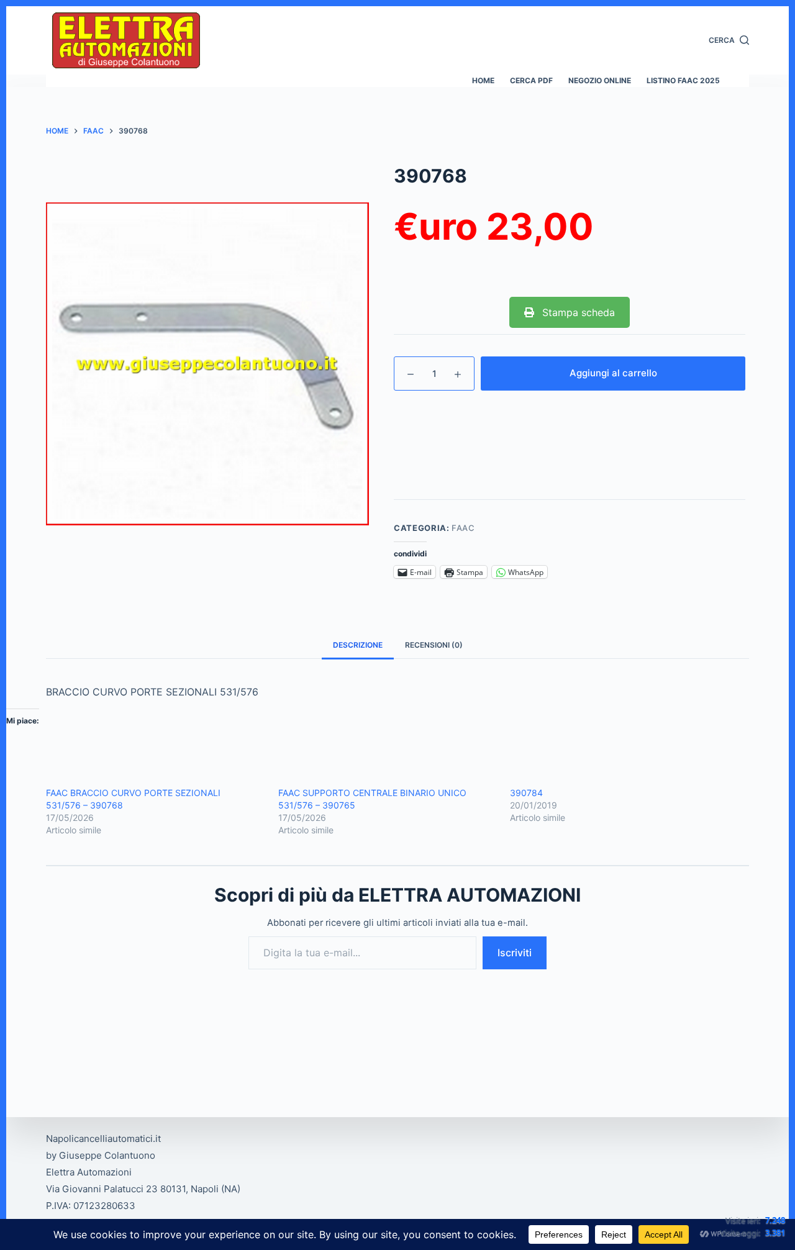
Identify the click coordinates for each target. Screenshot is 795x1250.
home (483, 80)
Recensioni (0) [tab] (434, 645)
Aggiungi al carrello (613, 373)
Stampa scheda (577, 312)
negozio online (599, 80)
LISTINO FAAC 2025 (683, 80)
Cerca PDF (531, 80)
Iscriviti (514, 952)
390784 (526, 792)
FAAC (463, 528)
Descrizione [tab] (358, 645)
